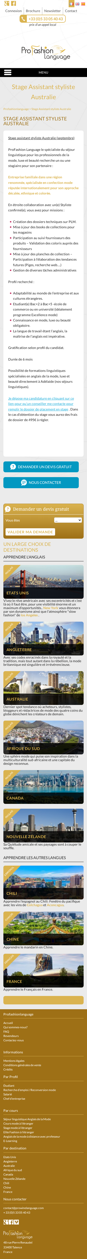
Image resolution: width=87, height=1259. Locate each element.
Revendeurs (11, 1036)
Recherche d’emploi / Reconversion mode (29, 1090)
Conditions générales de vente (22, 1065)
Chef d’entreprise (14, 1098)
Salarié (7, 1094)
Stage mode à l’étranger (17, 1128)
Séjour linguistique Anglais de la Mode (27, 1119)
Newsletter (52, 11)
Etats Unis (9, 1157)
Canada (8, 1174)
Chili (6, 1183)
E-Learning (10, 1141)
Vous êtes (13, 520)
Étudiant (8, 1085)
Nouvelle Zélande (14, 1179)
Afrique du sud (12, 1170)
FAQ (6, 1031)
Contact (71, 11)
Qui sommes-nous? (15, 1027)
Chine (7, 1187)
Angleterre (10, 1161)
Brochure (33, 11)
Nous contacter (44, 482)
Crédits (8, 1069)
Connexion (13, 11)
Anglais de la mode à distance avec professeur (31, 1136)
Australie (9, 1166)
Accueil (8, 1023)
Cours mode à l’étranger (18, 1123)
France (7, 1192)
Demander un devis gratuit (44, 467)
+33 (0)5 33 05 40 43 (46, 18)
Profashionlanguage (16, 109)
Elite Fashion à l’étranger (18, 1132)
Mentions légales (13, 1061)
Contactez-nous (13, 1040)
